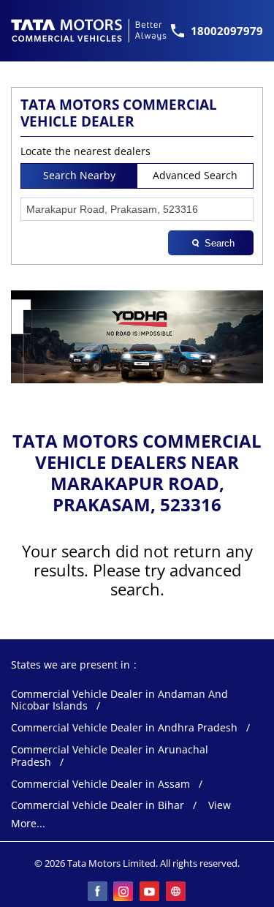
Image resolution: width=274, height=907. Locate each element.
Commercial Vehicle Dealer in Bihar (97, 805)
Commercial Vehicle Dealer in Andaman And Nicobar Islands (119, 700)
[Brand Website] (177, 892)
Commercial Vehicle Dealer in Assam (100, 784)
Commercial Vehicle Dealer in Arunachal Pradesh (109, 756)
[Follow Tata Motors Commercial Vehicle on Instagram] (124, 892)
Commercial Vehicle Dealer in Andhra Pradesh (124, 728)
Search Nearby (79, 175)
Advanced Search (195, 175)
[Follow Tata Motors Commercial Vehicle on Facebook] (98, 892)
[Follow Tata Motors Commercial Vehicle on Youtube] (150, 892)
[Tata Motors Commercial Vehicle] (89, 30)
